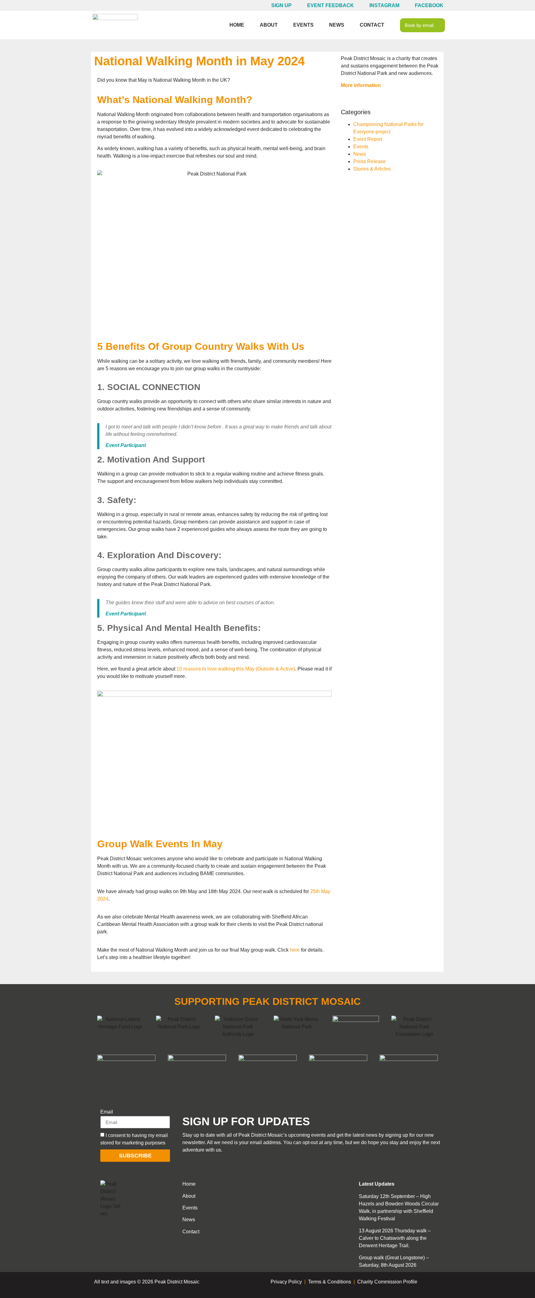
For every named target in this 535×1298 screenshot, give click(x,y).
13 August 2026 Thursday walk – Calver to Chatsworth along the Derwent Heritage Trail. (395, 1238)
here (295, 950)
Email (106, 1111)
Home (236, 25)
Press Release (369, 161)
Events (303, 25)
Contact (372, 25)
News (336, 25)
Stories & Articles (372, 168)
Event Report (367, 139)
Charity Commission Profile (387, 1281)
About (269, 25)
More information (361, 85)
